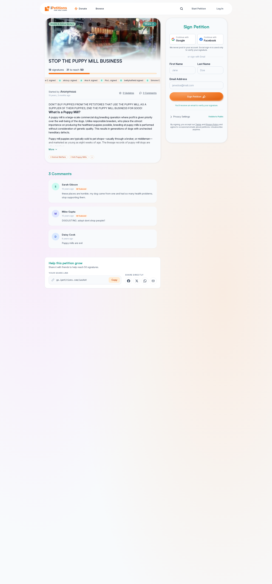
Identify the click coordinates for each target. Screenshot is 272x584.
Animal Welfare (58, 157)
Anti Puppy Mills (79, 157)
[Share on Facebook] (128, 280)
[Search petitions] (181, 9)
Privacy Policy (212, 124)
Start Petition (199, 8)
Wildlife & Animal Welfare (62, 24)
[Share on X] (136, 280)
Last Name (203, 64)
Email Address (178, 79)
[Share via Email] (153, 280)
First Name (176, 64)
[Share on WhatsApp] (145, 280)
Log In (220, 8)
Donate (83, 8)
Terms (198, 124)
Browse (100, 8)
